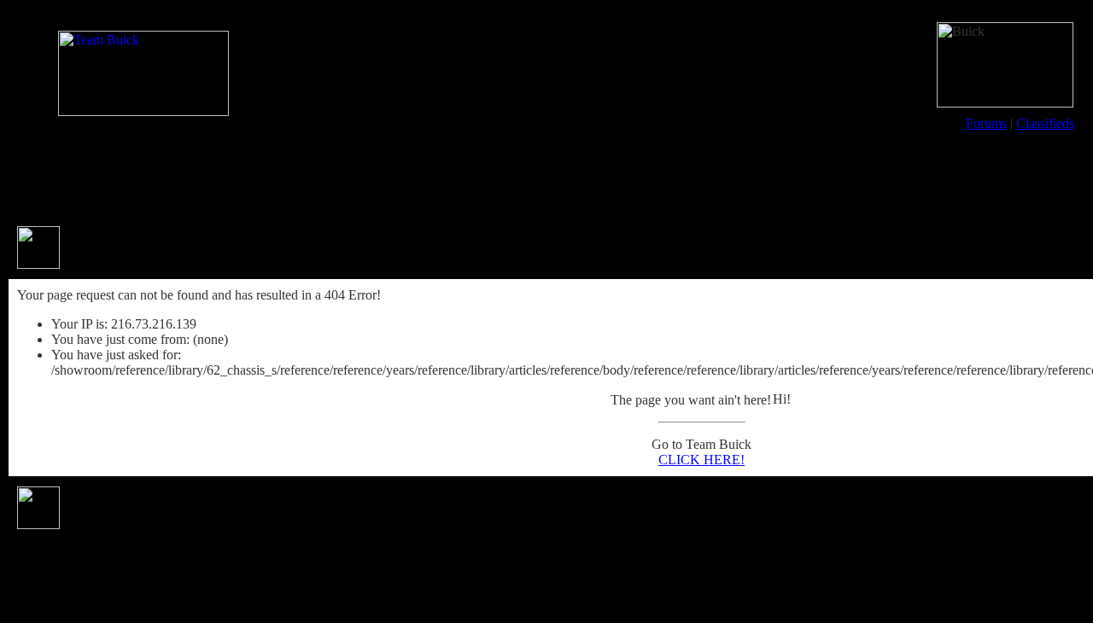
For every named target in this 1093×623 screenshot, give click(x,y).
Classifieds (1045, 123)
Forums (986, 123)
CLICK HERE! (701, 459)
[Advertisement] (546, 177)
